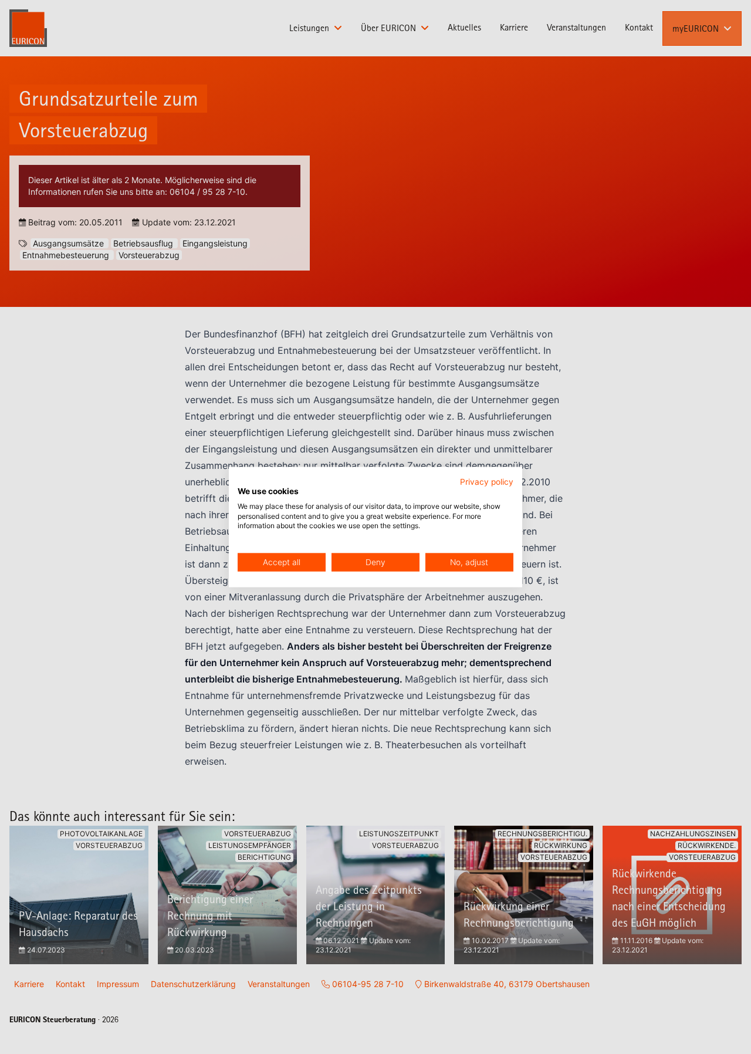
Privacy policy (486, 482)
